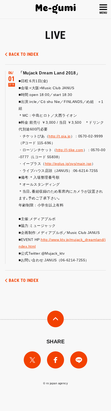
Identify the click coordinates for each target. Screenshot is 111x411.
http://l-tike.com (69, 150)
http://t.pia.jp (60, 136)
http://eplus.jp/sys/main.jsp (68, 164)
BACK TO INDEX (23, 54)
